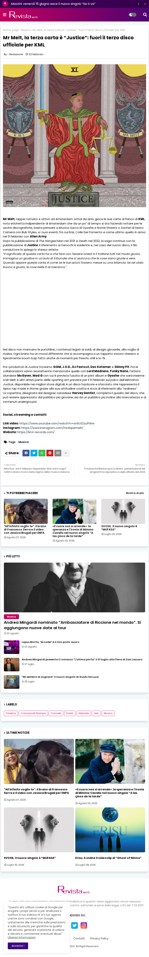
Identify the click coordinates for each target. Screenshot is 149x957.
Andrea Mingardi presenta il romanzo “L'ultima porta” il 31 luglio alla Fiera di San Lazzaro (82, 659)
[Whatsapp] (41, 453)
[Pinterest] (49, 453)
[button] (138, 4)
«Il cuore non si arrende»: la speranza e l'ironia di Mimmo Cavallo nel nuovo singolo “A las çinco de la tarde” (73, 531)
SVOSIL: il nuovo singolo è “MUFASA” (119, 528)
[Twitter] (33, 453)
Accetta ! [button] (18, 946)
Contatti (79, 938)
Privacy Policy (99, 938)
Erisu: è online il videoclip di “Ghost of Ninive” (108, 858)
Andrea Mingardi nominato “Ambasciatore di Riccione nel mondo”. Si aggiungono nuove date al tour (72, 625)
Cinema (11, 713)
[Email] (57, 453)
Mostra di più (135, 493)
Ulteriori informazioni (22, 937)
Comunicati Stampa (33, 713)
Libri (96, 713)
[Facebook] (26, 453)
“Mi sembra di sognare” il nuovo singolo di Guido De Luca (60, 677)
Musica (25, 30)
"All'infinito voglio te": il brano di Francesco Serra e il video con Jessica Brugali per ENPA (25, 530)
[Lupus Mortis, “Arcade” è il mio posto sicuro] (11, 647)
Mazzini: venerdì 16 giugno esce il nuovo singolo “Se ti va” (53, 4)
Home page (11, 30)
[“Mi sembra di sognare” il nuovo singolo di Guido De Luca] (11, 682)
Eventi (69, 713)
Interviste (83, 713)
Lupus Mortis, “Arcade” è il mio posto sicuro (50, 642)
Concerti (56, 713)
